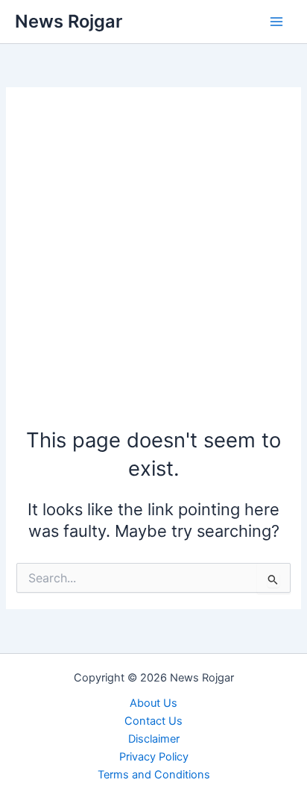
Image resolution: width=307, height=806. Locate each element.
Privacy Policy (154, 757)
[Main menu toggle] (276, 21)
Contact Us (153, 721)
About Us (153, 703)
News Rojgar (68, 21)
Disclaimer (154, 739)
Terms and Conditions (154, 774)
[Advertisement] (153, 264)
